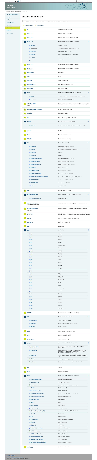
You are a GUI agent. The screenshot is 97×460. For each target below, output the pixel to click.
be (31, 236)
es (31, 259)
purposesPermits (35, 170)
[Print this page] (81, 1)
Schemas (9, 25)
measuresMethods (35, 161)
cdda (28, 76)
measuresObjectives (36, 164)
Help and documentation (12, 14)
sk (31, 305)
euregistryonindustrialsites (34, 109)
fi (31, 262)
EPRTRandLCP (31, 103)
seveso (29, 343)
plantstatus (33, 323)
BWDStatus (33, 387)
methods (33, 54)
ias (28, 142)
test (28, 367)
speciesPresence (35, 179)
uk (31, 308)
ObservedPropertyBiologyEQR (38, 410)
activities (33, 45)
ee (31, 253)
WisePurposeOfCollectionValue (38, 442)
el (31, 256)
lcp (28, 316)
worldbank (30, 447)
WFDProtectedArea (35, 431)
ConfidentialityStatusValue (37, 393)
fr (31, 265)
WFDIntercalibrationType (37, 428)
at (31, 233)
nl (31, 288)
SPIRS (32, 358)
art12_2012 (30, 33)
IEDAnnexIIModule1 (32, 194)
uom (28, 371)
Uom (32, 416)
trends (32, 60)
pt (31, 293)
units (32, 185)
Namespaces (10, 33)
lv (31, 282)
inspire (29, 218)
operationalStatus (35, 346)
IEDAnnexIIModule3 (32, 203)
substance (33, 361)
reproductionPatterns (36, 173)
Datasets (9, 17)
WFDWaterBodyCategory (37, 436)
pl (31, 291)
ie (31, 271)
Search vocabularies (29, 25)
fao (28, 117)
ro (31, 296)
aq (27, 29)
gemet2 (29, 130)
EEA (12, 1)
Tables (8, 19)
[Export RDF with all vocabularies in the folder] (88, 42)
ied (28, 190)
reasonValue (34, 350)
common (29, 80)
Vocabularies (10, 27)
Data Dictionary (18, 11)
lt (31, 276)
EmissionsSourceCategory (37, 396)
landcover (30, 222)
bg (31, 239)
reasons (33, 57)
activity (32, 96)
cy (31, 242)
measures (33, 155)
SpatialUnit (33, 413)
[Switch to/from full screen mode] (83, 1)
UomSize (33, 422)
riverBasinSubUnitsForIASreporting (39, 176)
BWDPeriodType (35, 382)
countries (33, 51)
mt (31, 285)
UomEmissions (34, 419)
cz (31, 245)
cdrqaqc (33, 149)
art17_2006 (30, 41)
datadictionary (31, 84)
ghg (28, 134)
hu (31, 268)
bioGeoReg (33, 146)
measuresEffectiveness (36, 158)
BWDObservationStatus (36, 379)
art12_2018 (30, 37)
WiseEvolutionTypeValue (37, 439)
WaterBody (33, 425)
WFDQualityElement (36, 433)
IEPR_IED (30, 214)
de (31, 248)
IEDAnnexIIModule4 (32, 208)
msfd (28, 331)
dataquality (30, 88)
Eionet (12, 11)
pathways (33, 167)
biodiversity (30, 72)
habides (29, 138)
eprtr (28, 92)
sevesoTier (33, 355)
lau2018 (29, 312)
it (31, 273)
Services (9, 30)
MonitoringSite (34, 405)
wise (28, 375)
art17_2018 (30, 68)
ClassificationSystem (36, 390)
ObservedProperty (35, 408)
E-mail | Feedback (11, 455)
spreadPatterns (34, 182)
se (31, 299)
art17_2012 (30, 64)
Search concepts (40, 25)
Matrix (32, 402)
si (31, 302)
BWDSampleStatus (35, 385)
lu (31, 279)
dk (31, 251)
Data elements (10, 22)
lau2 (28, 230)
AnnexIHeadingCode (36, 198)
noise (28, 335)
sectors (33, 326)
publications (30, 339)
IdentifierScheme (35, 399)
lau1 (28, 226)
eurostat (29, 113)
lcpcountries (34, 320)
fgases (29, 121)
